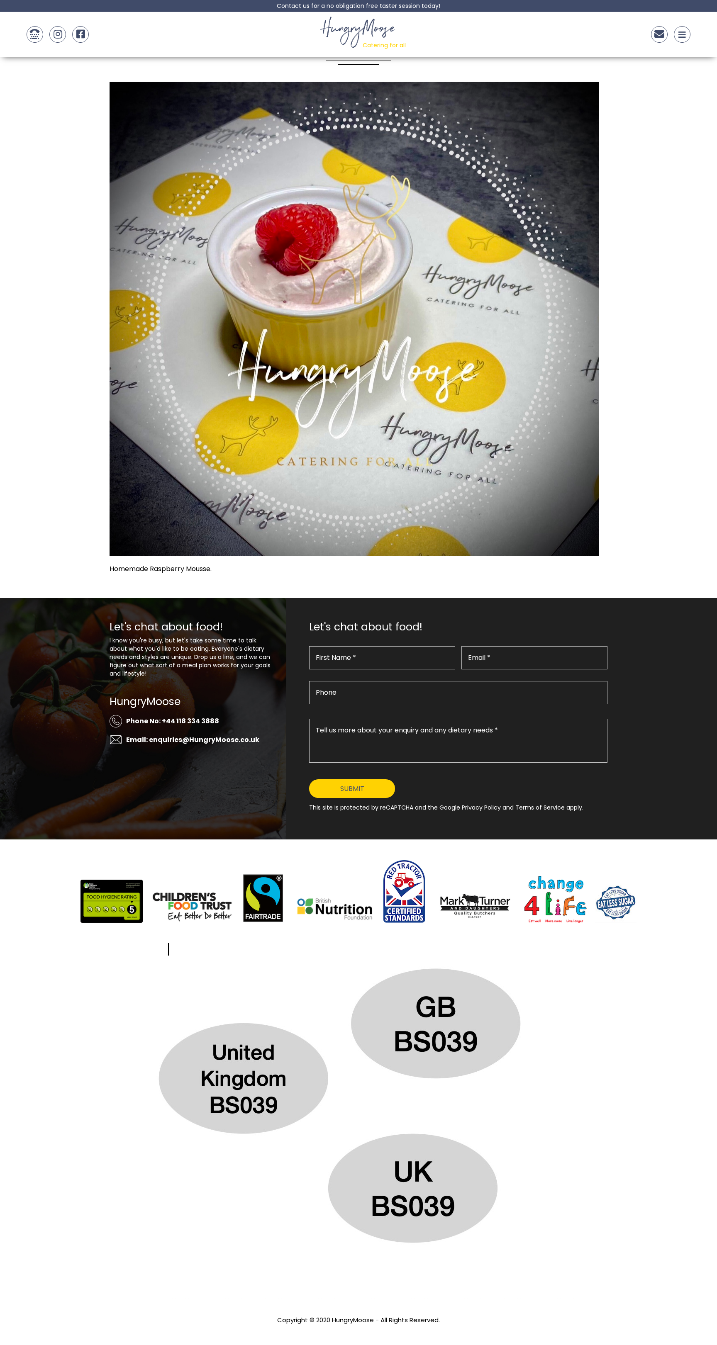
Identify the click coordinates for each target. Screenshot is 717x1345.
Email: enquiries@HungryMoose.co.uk (192, 739)
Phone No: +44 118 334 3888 (172, 721)
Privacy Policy (358, 1331)
